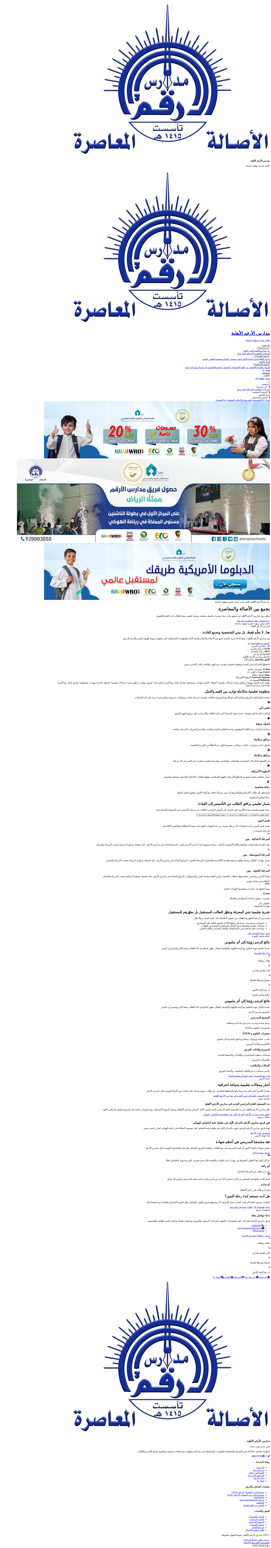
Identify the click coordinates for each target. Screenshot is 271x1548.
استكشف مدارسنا (245, 621)
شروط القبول (257, 1527)
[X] (260, 1456)
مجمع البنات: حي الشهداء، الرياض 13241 (245, 1495)
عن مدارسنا (264, 351)
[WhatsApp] (255, 1456)
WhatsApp (257, 1231)
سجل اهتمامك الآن (261, 1207)
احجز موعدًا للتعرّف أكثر (258, 933)
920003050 (257, 1225)
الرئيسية (266, 345)
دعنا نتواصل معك (262, 621)
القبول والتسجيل (262, 367)
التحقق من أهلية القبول (245, 367)
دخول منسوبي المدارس (231, 359)
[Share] (253, 1456)
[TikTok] (269, 1456)
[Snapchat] (266, 1456)
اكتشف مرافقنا (263, 643)
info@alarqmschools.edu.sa (249, 1228)
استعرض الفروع (249, 1235)
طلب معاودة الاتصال (254, 1530)
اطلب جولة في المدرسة (241, 1207)
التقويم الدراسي (207, 367)
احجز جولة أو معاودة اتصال (240, 1076)
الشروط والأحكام (244, 400)
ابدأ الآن (255, 1153)
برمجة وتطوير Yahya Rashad (257, 1540)
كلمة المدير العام (251, 351)
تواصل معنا (265, 1153)
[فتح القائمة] (269, 381)
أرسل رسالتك (263, 1235)
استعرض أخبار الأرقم (260, 1133)
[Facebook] (263, 1456)
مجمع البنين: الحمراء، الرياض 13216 (247, 1492)
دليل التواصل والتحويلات (224, 367)
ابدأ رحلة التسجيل (262, 953)
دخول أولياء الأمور (250, 359)
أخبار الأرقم (264, 362)
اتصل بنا (266, 370)
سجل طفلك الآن (262, 378)
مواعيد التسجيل (257, 1524)
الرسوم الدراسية (192, 367)
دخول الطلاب (264, 359)
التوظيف (266, 373)
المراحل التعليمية (262, 353)
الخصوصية (257, 400)
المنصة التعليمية (260, 392)
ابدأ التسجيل (220, 400)
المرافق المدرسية (245, 353)
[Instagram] (258, 1456)
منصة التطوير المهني (211, 359)
